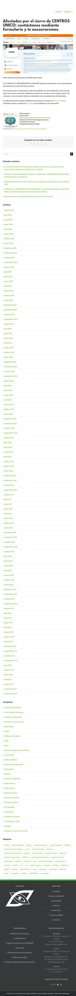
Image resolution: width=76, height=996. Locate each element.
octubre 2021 (9, 485)
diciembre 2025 (10, 248)
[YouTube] (58, 984)
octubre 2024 (9, 314)
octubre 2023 (9, 371)
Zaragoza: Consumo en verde (15, 831)
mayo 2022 (8, 452)
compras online (37, 853)
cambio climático (38, 849)
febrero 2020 (9, 580)
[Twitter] (55, 984)
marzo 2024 (9, 348)
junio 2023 (8, 390)
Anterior (59, 12)
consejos (30, 103)
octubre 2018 (9, 656)
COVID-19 (25, 857)
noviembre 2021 (10, 480)
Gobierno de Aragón (45, 861)
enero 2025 (8, 300)
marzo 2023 (9, 405)
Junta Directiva (20, 938)
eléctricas (18, 861)
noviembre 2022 (10, 423)
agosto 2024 (9, 324)
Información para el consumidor (21, 129)
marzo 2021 (9, 518)
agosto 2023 (9, 381)
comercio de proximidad (12, 853)
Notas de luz (9, 769)
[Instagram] (61, 984)
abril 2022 (8, 457)
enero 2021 (8, 528)
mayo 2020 (8, 566)
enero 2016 (8, 675)
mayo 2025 (8, 281)
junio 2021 (8, 504)
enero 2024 (8, 357)
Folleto (7, 731)
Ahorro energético (18, 845)
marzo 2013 (9, 684)
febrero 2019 (9, 637)
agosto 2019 (9, 608)
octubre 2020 (9, 542)
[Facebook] (52, 984)
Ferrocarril (27, 861)
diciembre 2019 (10, 589)
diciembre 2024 (10, 305)
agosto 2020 (9, 551)
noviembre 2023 (10, 367)
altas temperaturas (40, 845)
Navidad (47, 865)
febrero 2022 (9, 466)
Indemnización (60, 861)
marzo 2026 (9, 234)
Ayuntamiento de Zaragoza (13, 849)
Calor (27, 849)
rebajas (6, 869)
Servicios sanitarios (11, 798)
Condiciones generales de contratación (20, 962)
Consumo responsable (13, 717)
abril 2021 (8, 514)
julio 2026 (8, 215)
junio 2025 (8, 277)
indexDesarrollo (65, 993)
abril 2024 (8, 343)
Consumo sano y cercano (14, 722)
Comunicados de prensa (13, 712)
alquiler (29, 845)
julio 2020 (8, 556)
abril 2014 (8, 679)
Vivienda (7, 826)
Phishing (55, 865)
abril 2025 (8, 286)
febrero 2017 (9, 670)
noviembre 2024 (10, 310)
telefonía (63, 869)
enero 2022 (8, 471)
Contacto (56, 920)
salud (35, 869)
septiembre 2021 (11, 490)
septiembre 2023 (11, 376)
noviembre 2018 (10, 651)
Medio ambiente (10, 760)
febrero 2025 (9, 296)
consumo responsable (11, 857)
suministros (53, 869)
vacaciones (44, 873)
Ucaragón (56, 891)
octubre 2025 (9, 258)
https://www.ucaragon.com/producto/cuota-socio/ (35, 118)
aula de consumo (56, 845)
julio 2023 (8, 386)
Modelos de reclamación (13, 764)
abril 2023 (8, 400)
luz (26, 865)
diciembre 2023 (10, 362)
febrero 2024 (9, 352)
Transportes (15, 873)
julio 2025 (8, 272)
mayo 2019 (8, 623)
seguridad (42, 869)
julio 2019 (8, 613)
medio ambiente (35, 865)
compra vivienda (51, 853)
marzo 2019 (9, 632)
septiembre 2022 (11, 433)
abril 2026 (8, 229)
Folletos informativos (12, 736)
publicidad (64, 865)
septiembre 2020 (11, 547)
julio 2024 (8, 329)
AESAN (6, 845)
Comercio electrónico (12, 708)
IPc (21, 865)
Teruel (6, 873)
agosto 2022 (9, 438)
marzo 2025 (9, 291)
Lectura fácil (9, 755)
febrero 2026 (9, 239)
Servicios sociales (11, 802)
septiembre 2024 (11, 319)
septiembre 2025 (11, 262)
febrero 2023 (9, 409)
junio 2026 (8, 220)
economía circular (57, 857)
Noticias (32, 129)
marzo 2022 (9, 461)
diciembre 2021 (10, 476)
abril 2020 (8, 570)
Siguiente (67, 12)
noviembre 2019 (10, 594)
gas (34, 861)
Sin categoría (9, 807)
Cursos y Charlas (56, 915)
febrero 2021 (9, 523)
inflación (7, 865)
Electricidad (8, 726)
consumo (63, 853)
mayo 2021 (8, 509)
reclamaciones (25, 869)
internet (15, 865)
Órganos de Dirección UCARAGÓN (20, 943)
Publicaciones (9, 783)
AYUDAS (67, 845)
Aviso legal (20, 948)
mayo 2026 (8, 224)
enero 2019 (8, 642)
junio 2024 (8, 333)
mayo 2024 (8, 338)
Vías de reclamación (56, 896)
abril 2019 (8, 627)
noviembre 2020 (10, 537)
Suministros (9, 812)
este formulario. (60, 101)
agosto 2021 (9, 495)
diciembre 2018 (10, 646)
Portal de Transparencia (19, 934)
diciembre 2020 (10, 533)
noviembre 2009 (10, 694)
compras (26, 853)
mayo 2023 (8, 395)
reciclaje (15, 869)
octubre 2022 (9, 428)
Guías (6, 741)
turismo (24, 873)
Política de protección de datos (20, 953)
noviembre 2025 (10, 253)
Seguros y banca (10, 793)
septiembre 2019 (11, 604)
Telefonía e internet (11, 817)
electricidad (8, 861)
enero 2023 (8, 414)
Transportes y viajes (12, 821)
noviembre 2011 (10, 689)
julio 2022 (8, 442)
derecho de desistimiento (40, 857)
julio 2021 (8, 499)
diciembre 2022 (10, 419)
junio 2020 (8, 561)
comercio (50, 849)
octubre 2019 (9, 599)
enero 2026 (8, 243)
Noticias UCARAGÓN (40, 129)
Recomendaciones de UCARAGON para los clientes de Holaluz (28, 196)
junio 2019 (8, 618)
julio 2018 (8, 665)
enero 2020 (8, 585)
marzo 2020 (9, 575)
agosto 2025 (9, 267)
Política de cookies (20, 957)
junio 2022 (8, 447)
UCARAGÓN (34, 873)
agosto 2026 (9, 210)
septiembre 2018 (11, 661)
